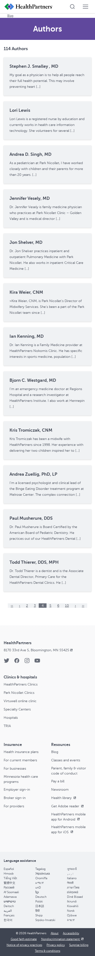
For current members (20, 760)
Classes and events (65, 760)
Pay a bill (57, 781)
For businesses (15, 768)
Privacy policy (56, 945)
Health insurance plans (21, 752)
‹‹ (12, 605)
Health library (62, 798)
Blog (10, 15)
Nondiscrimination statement (60, 939)
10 (67, 605)
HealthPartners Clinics (21, 684)
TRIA (7, 726)
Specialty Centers (17, 709)
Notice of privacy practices (24, 945)
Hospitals (11, 718)
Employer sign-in (17, 789)
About (54, 933)
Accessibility (71, 933)
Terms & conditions (47, 951)
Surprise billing (78, 945)
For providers (14, 806)
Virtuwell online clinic (20, 701)
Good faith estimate (24, 939)
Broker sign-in (15, 798)
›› (83, 605)
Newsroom (60, 789)
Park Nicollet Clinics (19, 693)
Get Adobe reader (65, 806)
